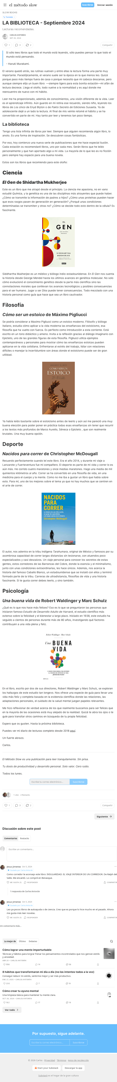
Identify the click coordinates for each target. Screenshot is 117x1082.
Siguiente (102, 816)
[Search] (111, 941)
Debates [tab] (33, 941)
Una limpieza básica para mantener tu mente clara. (29, 994)
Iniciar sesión (105, 4)
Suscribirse (87, 5)
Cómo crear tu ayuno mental (20, 990)
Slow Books (9, 12)
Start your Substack (47, 1067)
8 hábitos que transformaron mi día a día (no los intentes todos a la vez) (48, 971)
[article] (58, 957)
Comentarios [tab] (10, 838)
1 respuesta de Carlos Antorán (25, 891)
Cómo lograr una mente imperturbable (26, 949)
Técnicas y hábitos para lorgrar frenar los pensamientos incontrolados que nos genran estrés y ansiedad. (51, 955)
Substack (43, 1075)
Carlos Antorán (18, 35)
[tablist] (16, 838)
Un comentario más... (10, 926)
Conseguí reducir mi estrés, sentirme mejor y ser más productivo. (36, 975)
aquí (72, 730)
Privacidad (49, 1060)
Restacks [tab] (24, 838)
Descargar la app (73, 1067)
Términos (61, 1060)
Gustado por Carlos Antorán (21, 870)
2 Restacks (25, 794)
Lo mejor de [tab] (10, 941)
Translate (9, 17)
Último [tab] (22, 941)
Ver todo (10, 1009)
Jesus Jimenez (14, 866)
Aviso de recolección (78, 1060)
